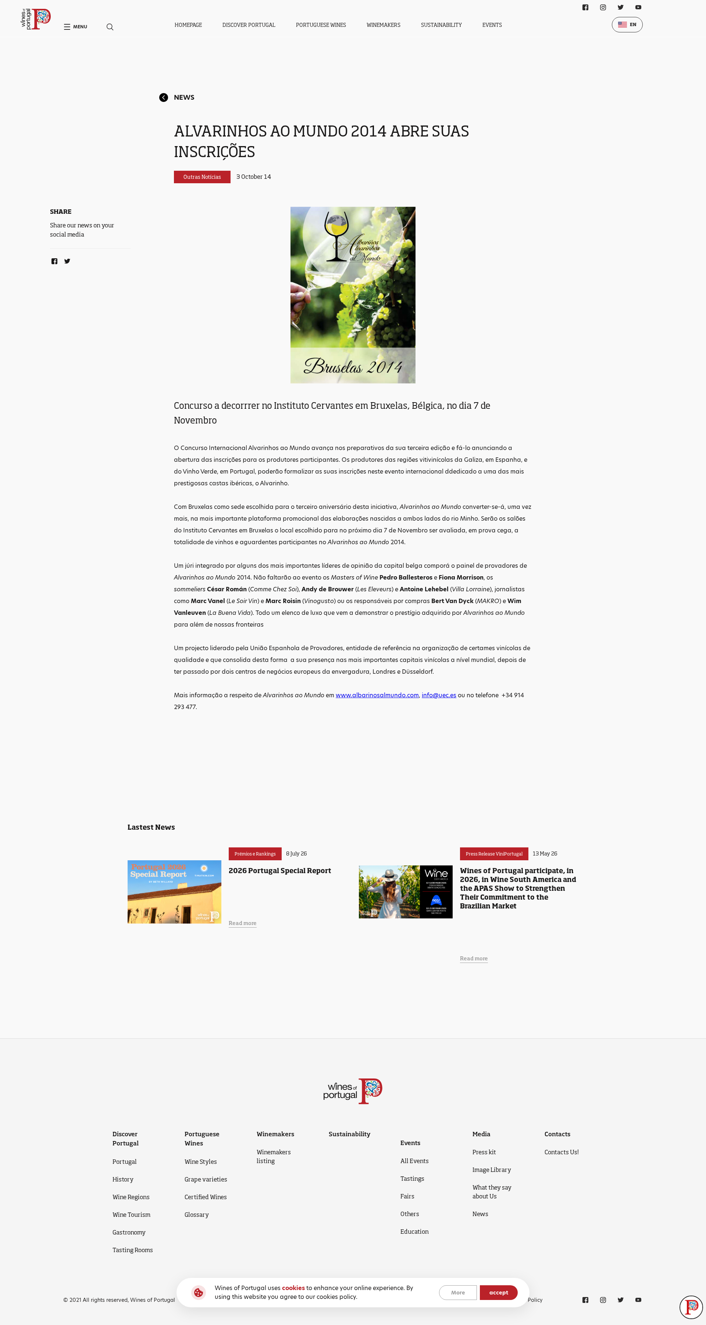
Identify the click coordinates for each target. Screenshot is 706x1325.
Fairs (407, 1196)
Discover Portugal (248, 25)
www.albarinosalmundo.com (377, 695)
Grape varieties (206, 1179)
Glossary (197, 1214)
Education (414, 1231)
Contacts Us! (562, 1152)
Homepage (188, 25)
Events (492, 25)
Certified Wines (206, 1197)
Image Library (492, 1169)
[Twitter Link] (66, 260)
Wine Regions (131, 1197)
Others (409, 1214)
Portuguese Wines (321, 25)
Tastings (412, 1178)
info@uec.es (439, 695)
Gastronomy (129, 1232)
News (184, 97)
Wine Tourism (131, 1214)
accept (498, 1292)
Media (482, 1134)
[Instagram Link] (603, 7)
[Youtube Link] (638, 7)
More (458, 1292)
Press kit (484, 1152)
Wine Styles (201, 1161)
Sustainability (441, 25)
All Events (414, 1161)
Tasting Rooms (133, 1250)
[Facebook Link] (53, 260)
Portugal (125, 1161)
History (123, 1179)
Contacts (557, 1134)
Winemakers (383, 25)
